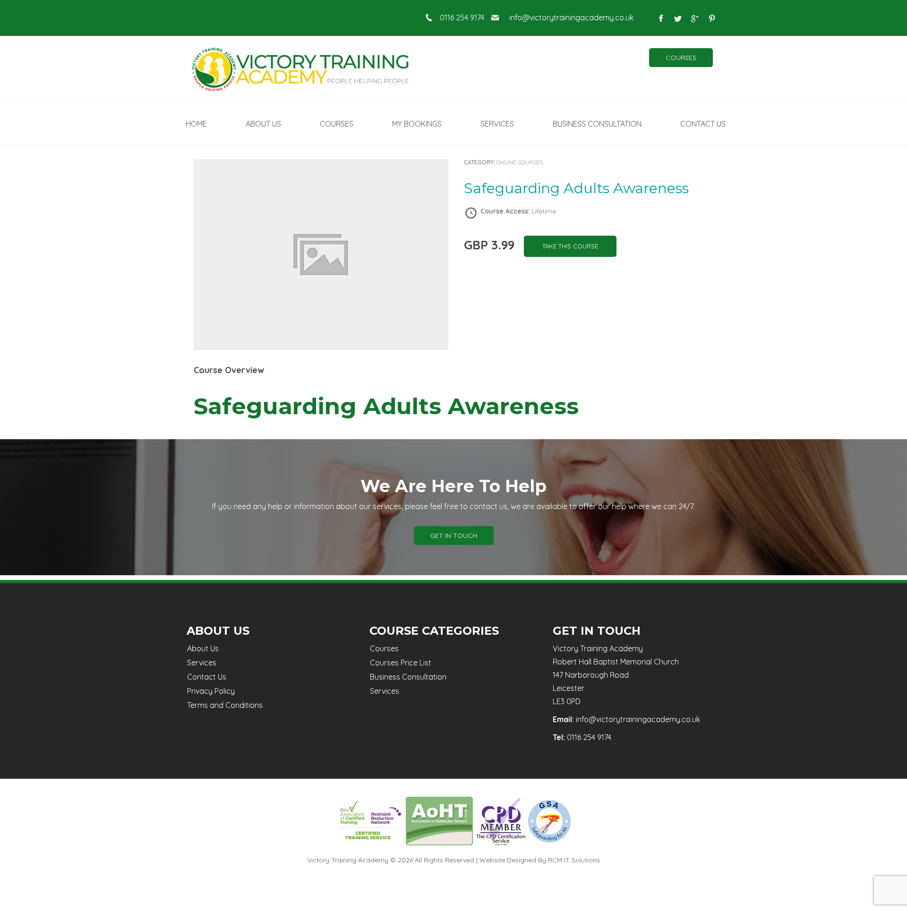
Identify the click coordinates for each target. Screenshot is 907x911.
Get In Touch (453, 535)
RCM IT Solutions (574, 860)
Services (201, 662)
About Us (203, 648)
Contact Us (206, 676)
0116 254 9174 (462, 17)
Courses (681, 57)
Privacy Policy (211, 691)
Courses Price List (400, 662)
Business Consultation (408, 676)
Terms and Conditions (225, 705)
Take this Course (570, 246)
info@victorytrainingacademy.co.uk (571, 17)
